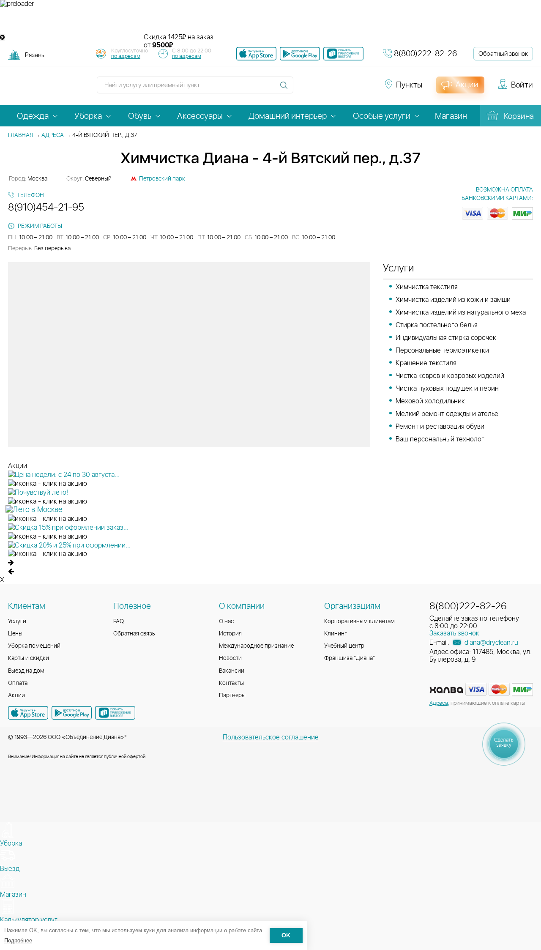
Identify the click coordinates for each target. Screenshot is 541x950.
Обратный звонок (503, 54)
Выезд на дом (26, 671)
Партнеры (232, 695)
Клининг (335, 634)
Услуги (17, 621)
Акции (16, 695)
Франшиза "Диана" (349, 658)
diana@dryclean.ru (490, 642)
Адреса (52, 135)
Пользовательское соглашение (271, 737)
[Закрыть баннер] (2, 37)
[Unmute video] (270, 20)
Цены (15, 634)
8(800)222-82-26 (425, 54)
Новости (230, 658)
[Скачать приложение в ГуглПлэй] (300, 53)
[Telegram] (350, 88)
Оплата (17, 683)
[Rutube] (334, 88)
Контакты (231, 683)
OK (285, 936)
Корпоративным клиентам (359, 621)
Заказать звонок (454, 633)
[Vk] (304, 88)
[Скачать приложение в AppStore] (28, 713)
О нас (226, 621)
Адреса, (439, 703)
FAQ (118, 621)
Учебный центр (344, 646)
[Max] (364, 88)
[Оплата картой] (446, 690)
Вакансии (231, 671)
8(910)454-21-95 (46, 208)
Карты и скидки (28, 658)
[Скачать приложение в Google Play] (72, 713)
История (230, 634)
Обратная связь (134, 634)
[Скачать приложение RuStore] (343, 53)
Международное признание (256, 646)
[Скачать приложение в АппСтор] (256, 53)
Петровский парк (162, 179)
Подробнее (18, 940)
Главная (20, 135)
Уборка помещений (34, 646)
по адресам (125, 56)
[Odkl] (319, 88)
